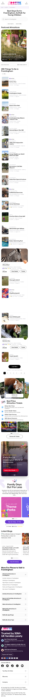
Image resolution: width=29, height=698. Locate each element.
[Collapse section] (25, 574)
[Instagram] (17, 666)
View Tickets (10, 23)
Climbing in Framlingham (8, 580)
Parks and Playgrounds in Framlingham (12, 587)
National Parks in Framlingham (10, 584)
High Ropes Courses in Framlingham (11, 582)
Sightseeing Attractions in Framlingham (9, 609)
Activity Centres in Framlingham (10, 578)
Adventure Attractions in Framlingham (9, 574)
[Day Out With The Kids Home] (14, 3)
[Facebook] (2, 666)
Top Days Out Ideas (7, 671)
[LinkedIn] (7, 666)
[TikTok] (12, 666)
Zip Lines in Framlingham (8, 589)
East (2, 7)
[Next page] (24, 373)
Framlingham (12, 7)
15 (21, 373)
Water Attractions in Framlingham (11, 604)
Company (5, 682)
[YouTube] (22, 666)
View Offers (18, 23)
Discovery (5, 676)
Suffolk (6, 7)
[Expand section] (25, 594)
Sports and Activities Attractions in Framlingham (11, 599)
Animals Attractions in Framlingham (12, 593)
